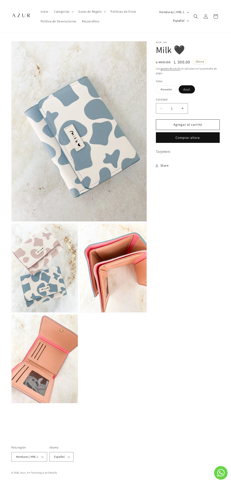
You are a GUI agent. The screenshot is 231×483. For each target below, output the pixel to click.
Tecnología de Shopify (44, 472)
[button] (63, 11)
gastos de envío (170, 68)
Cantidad (162, 99)
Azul (186, 89)
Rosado (169, 90)
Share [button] (164, 165)
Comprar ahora (188, 137)
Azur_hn (25, 472)
